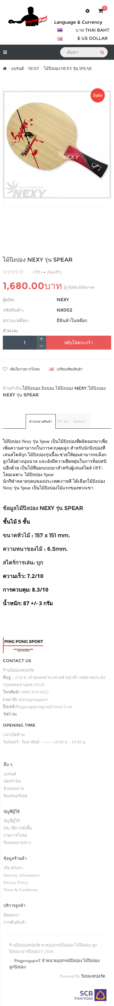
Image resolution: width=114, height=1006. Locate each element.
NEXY (33, 68)
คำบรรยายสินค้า (40, 421)
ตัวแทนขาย (13, 788)
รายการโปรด (15, 835)
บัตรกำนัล (12, 781)
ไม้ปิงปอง (31, 388)
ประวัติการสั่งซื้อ (17, 828)
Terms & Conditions (20, 889)
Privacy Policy (15, 882)
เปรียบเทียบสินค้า (69, 369)
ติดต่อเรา (79, 421)
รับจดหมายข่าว (17, 842)
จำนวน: (10, 330)
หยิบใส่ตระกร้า (78, 342)
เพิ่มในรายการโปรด (24, 369)
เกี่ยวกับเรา (13, 868)
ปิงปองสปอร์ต (93, 976)
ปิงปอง (47, 388)
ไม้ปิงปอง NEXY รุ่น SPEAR (68, 68)
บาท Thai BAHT (92, 30)
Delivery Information (21, 875)
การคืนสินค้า (15, 922)
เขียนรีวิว (54, 272)
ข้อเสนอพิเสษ (15, 795)
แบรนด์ (17, 68)
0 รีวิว (37, 272)
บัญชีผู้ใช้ (11, 820)
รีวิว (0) (63, 421)
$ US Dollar (92, 38)
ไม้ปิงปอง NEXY (71, 388)
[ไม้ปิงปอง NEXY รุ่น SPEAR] (57, 144)
